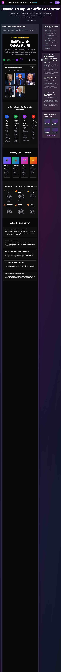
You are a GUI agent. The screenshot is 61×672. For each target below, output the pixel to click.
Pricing (33, 2)
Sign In (57, 2)
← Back (32, 67)
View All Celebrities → (51, 135)
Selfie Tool (27, 20)
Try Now (50, 2)
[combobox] (45, 2)
